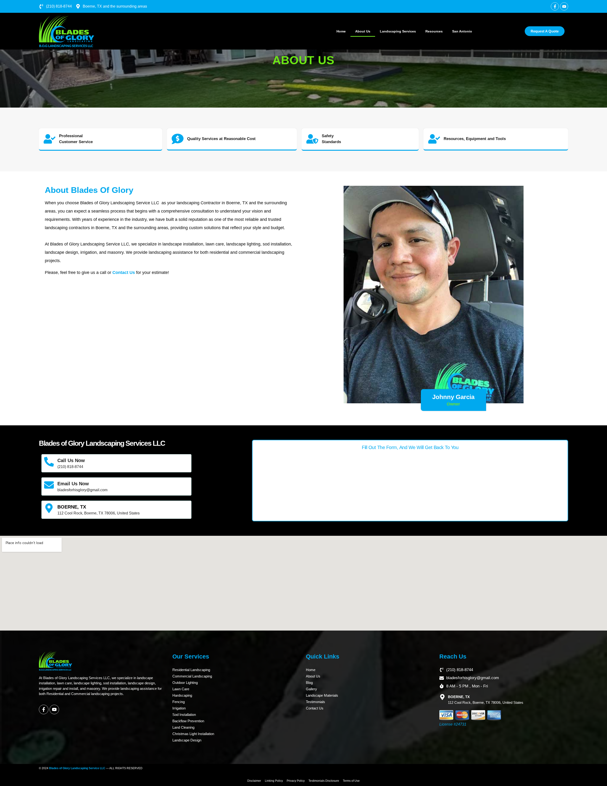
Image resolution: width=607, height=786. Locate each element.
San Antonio (462, 31)
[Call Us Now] (49, 462)
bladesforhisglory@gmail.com (82, 490)
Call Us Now (71, 460)
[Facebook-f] (43, 709)
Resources (434, 31)
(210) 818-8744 (70, 467)
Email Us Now (73, 483)
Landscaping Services (398, 31)
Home (341, 31)
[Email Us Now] (49, 485)
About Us (362, 31)
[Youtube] (564, 6)
